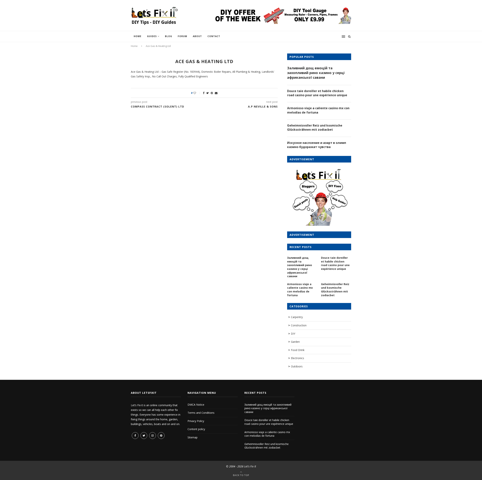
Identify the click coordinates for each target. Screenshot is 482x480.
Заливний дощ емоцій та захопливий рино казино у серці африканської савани (316, 73)
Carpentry (297, 317)
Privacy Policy (196, 421)
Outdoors (297, 366)
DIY (293, 333)
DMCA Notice (196, 404)
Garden (295, 341)
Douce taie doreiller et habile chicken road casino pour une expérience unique (317, 93)
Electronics (297, 358)
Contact (213, 36)
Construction (299, 325)
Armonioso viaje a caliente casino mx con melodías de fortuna (318, 110)
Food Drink (297, 350)
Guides (152, 36)
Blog (168, 36)
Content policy (196, 429)
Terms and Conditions (201, 412)
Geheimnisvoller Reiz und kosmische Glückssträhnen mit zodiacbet (314, 127)
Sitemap (193, 437)
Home (137, 36)
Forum (182, 36)
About (197, 36)
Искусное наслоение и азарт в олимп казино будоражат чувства (316, 145)
